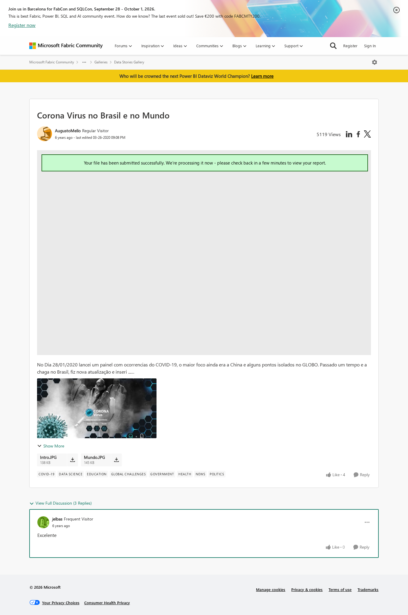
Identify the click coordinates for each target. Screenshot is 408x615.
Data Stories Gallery (129, 62)
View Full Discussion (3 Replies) (64, 503)
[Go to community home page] (66, 45)
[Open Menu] (374, 62)
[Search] (333, 45)
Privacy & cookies (307, 589)
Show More (53, 446)
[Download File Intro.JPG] (72, 459)
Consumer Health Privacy (107, 602)
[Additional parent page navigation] (84, 62)
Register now (22, 25)
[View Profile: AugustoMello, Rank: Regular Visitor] (44, 133)
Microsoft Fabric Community (51, 62)
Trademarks (368, 589)
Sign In (370, 45)
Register (350, 45)
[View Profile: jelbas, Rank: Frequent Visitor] (43, 522)
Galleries (101, 62)
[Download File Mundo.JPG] (116, 459)
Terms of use (340, 589)
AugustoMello (68, 130)
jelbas (57, 519)
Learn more (262, 76)
